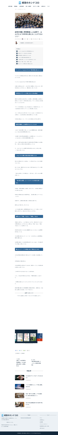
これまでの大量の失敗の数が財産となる (24, 57)
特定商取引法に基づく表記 (44, 426)
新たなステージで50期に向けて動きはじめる (25, 63)
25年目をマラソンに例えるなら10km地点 (24, 53)
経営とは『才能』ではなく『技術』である (25, 61)
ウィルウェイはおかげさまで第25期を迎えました (26, 51)
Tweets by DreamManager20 (26, 417)
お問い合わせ (42, 428)
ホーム (41, 417)
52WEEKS (17, 353)
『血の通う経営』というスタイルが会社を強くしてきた (27, 59)
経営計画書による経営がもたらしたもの (24, 55)
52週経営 (22, 353)
